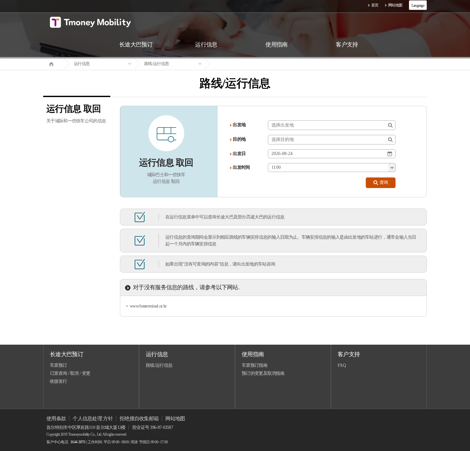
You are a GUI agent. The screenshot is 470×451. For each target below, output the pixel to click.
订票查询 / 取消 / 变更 (70, 373)
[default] (240, 64)
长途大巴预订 (66, 354)
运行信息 (82, 63)
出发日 (239, 153)
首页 (375, 5)
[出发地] (390, 125)
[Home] (53, 63)
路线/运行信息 (156, 63)
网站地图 (395, 5)
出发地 (239, 124)
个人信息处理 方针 (93, 418)
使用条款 (56, 418)
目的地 (239, 139)
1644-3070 (77, 442)
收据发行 (58, 381)
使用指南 (253, 354)
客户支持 (349, 354)
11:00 (275, 167)
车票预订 (58, 365)
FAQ (342, 365)
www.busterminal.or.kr (148, 306)
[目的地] (390, 139)
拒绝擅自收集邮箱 (139, 418)
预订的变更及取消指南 (263, 373)
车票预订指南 (254, 365)
